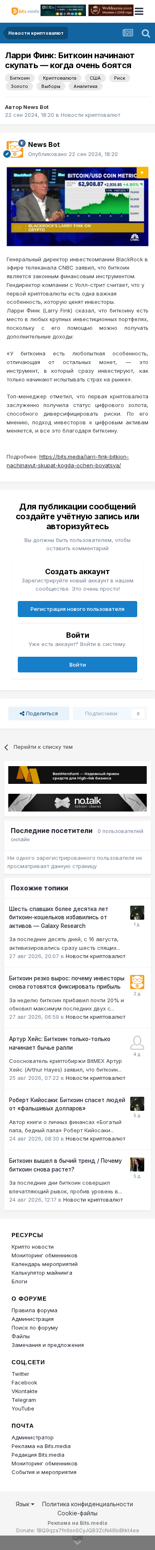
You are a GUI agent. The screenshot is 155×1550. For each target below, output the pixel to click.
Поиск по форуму (35, 1327)
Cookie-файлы (77, 1513)
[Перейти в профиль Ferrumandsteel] (137, 1043)
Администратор (33, 1437)
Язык (23, 1503)
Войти (77, 664)
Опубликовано (73, 154)
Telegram (24, 1399)
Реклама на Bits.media (41, 1446)
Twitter (20, 1373)
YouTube (23, 1408)
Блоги (19, 1281)
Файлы (21, 1336)
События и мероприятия (44, 1472)
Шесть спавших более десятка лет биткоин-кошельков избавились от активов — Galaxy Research (58, 917)
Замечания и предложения (48, 1345)
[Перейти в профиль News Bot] (15, 149)
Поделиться (41, 713)
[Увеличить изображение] (77, 206)
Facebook (24, 1382)
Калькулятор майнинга (42, 1272)
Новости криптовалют (90, 114)
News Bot (36, 107)
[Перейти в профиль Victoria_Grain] (137, 1164)
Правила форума (34, 1310)
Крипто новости (33, 1246)
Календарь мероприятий (45, 1264)
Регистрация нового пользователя (77, 609)
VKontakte (25, 1391)
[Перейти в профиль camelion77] (137, 913)
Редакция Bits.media (38, 1454)
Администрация (33, 1319)
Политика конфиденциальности (87, 1503)
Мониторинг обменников (45, 1255)
